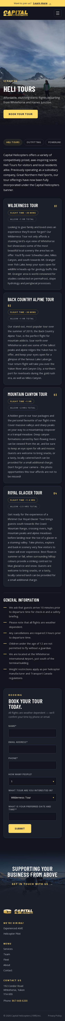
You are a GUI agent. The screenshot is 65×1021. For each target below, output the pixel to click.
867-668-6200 (20, 1000)
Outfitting (34, 142)
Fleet (6, 959)
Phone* (13, 758)
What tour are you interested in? (30, 790)
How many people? (20, 774)
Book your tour (21, 114)
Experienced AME (13, 928)
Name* (12, 726)
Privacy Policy (55, 1015)
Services (8, 949)
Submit (20, 828)
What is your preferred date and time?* (29, 808)
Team (6, 954)
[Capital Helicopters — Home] (15, 13)
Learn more (42, 3)
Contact (7, 970)
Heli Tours (12, 142)
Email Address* (18, 742)
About (6, 965)
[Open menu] (58, 13)
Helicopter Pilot (12, 933)
